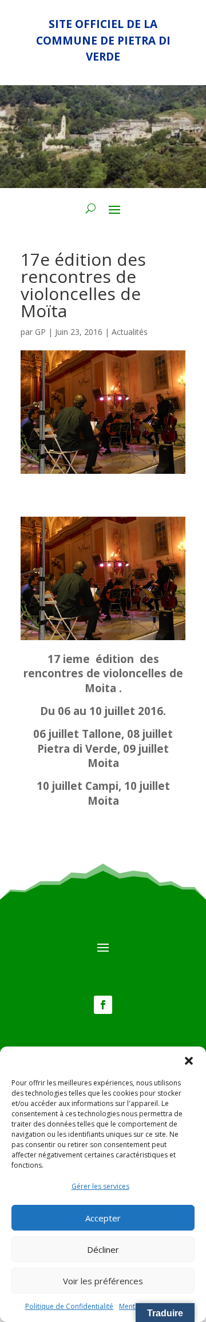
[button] (189, 1061)
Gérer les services (100, 1186)
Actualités (130, 331)
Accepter (103, 1218)
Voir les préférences (103, 1281)
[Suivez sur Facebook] (103, 1005)
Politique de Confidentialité (69, 1306)
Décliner (103, 1249)
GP (40, 331)
